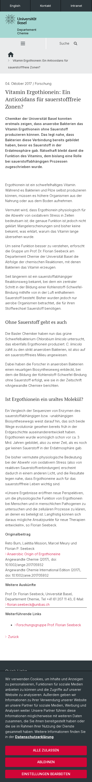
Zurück (13, 637)
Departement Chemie (26, 31)
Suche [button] (64, 43)
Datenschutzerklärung (34, 737)
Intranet (76, 6)
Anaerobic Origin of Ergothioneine (33, 554)
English (15, 6)
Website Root (10, 54)
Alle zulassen (46, 750)
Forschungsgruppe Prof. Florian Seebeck (49, 625)
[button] (23, 43)
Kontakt (45, 6)
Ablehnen (46, 762)
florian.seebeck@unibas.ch (28, 604)
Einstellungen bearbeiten (46, 774)
